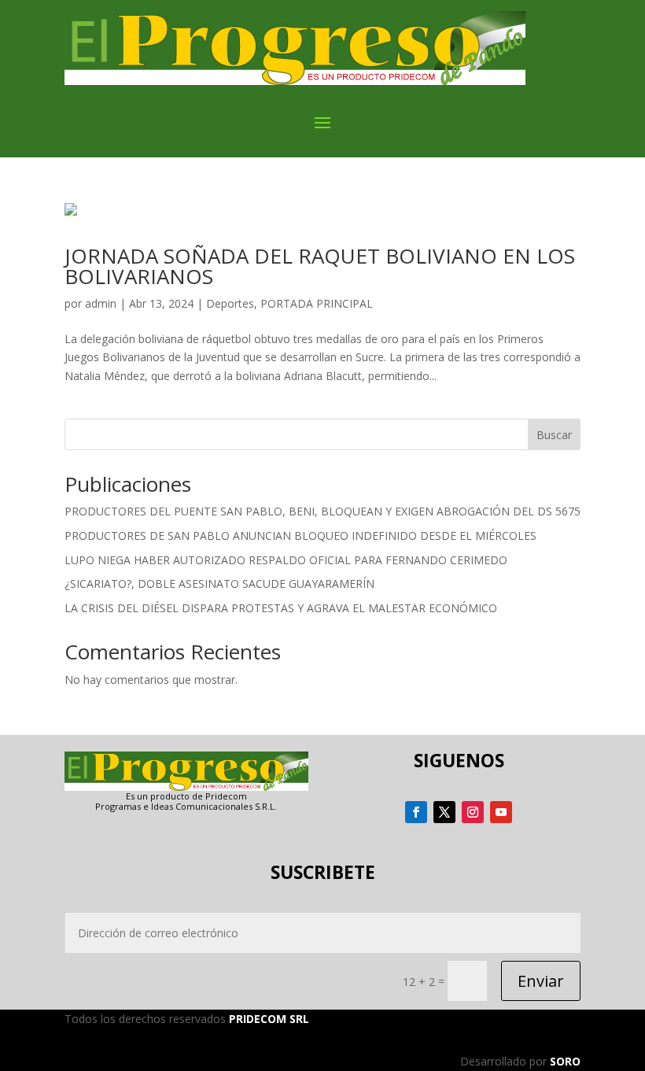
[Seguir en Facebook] (416, 812)
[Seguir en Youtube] (501, 812)
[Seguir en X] (444, 812)
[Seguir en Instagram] (473, 812)
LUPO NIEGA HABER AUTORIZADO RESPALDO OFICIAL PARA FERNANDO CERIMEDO (285, 559)
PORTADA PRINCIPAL (316, 303)
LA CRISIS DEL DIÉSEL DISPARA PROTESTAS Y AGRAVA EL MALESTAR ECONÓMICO (280, 607)
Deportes (230, 303)
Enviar (541, 981)
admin (100, 303)
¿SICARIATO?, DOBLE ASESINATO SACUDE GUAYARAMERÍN (219, 583)
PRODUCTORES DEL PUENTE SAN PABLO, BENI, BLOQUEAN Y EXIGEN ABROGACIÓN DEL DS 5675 (322, 511)
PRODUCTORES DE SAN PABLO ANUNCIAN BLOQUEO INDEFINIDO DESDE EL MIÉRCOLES (300, 535)
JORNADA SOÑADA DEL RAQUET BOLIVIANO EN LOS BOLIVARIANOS (319, 266)
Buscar (554, 434)
